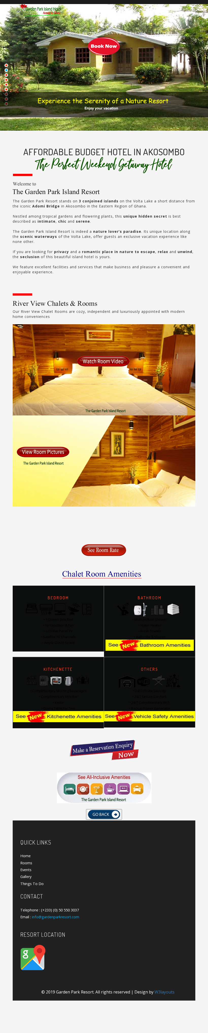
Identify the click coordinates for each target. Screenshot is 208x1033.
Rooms (90, 33)
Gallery (163, 33)
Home (25, 855)
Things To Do (32, 883)
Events (138, 33)
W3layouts (164, 992)
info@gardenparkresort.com (55, 916)
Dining (114, 33)
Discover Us (60, 33)
